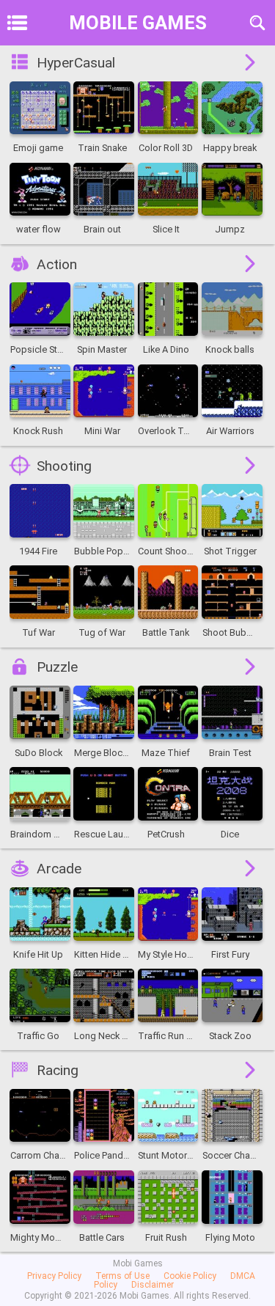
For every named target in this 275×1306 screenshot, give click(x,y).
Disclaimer (152, 1285)
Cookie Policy (190, 1276)
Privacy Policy (54, 1276)
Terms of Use (122, 1276)
